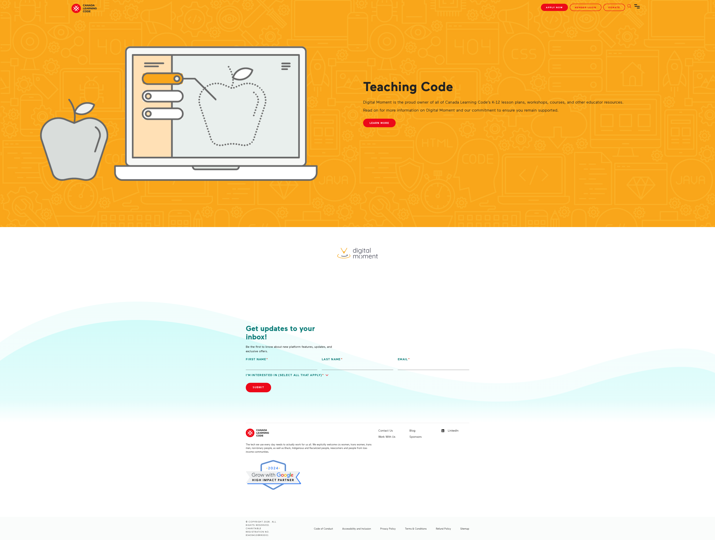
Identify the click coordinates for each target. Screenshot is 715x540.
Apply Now (554, 7)
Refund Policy (443, 528)
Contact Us (385, 430)
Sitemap (464, 528)
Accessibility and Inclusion (356, 528)
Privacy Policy (388, 528)
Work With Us (386, 436)
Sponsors (415, 436)
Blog (412, 430)
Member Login (585, 7)
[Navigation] (637, 8)
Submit (258, 387)
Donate (614, 7)
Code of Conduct (323, 528)
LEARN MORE (379, 122)
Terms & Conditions (416, 528)
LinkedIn (453, 430)
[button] (288, 375)
